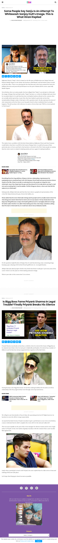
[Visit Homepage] (29, 2)
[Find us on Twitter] (26, 488)
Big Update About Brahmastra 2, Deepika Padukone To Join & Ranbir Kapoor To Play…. (18, 171)
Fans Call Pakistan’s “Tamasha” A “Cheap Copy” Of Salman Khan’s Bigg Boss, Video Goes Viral (46, 399)
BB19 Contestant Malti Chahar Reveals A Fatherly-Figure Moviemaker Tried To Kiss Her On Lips (18, 399)
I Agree (38, 541)
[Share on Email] (17, 76)
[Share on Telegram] (11, 76)
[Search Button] (55, 2)
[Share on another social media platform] (20, 76)
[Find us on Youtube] (36, 488)
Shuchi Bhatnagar (16, 20)
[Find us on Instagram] (31, 488)
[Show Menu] (2, 2)
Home (3, 7)
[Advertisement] (29, 32)
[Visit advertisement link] (29, 514)
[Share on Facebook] (3, 76)
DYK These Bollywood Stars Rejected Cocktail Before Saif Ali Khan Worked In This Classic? (47, 171)
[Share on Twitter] (6, 76)
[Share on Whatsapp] (8, 76)
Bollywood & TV (9, 7)
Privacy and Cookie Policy (27, 541)
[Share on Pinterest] (14, 76)
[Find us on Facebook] (21, 488)
